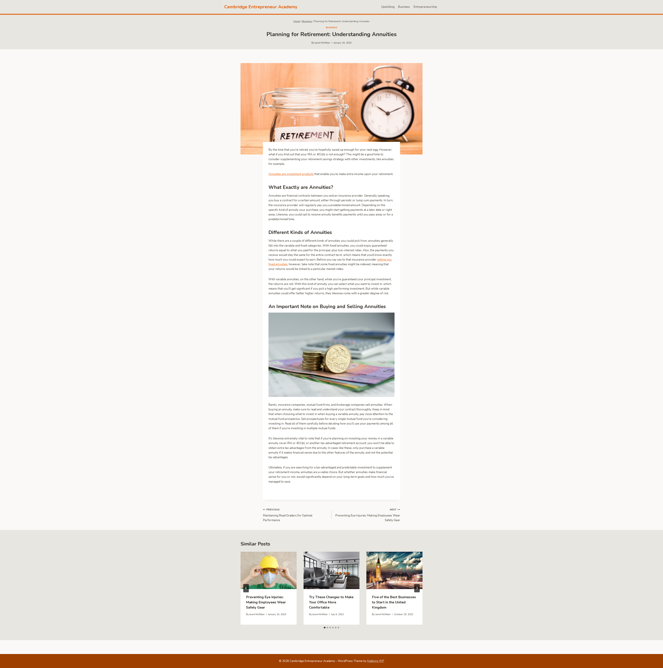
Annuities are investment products (291, 174)
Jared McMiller (322, 42)
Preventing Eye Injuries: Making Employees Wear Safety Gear (367, 515)
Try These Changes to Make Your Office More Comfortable (331, 602)
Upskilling (388, 7)
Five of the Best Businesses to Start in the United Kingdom (394, 602)
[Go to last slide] (246, 588)
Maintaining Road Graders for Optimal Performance (287, 515)
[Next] (417, 588)
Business (404, 7)
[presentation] (269, 570)
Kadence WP (375, 661)
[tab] (324, 627)
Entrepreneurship (425, 7)
